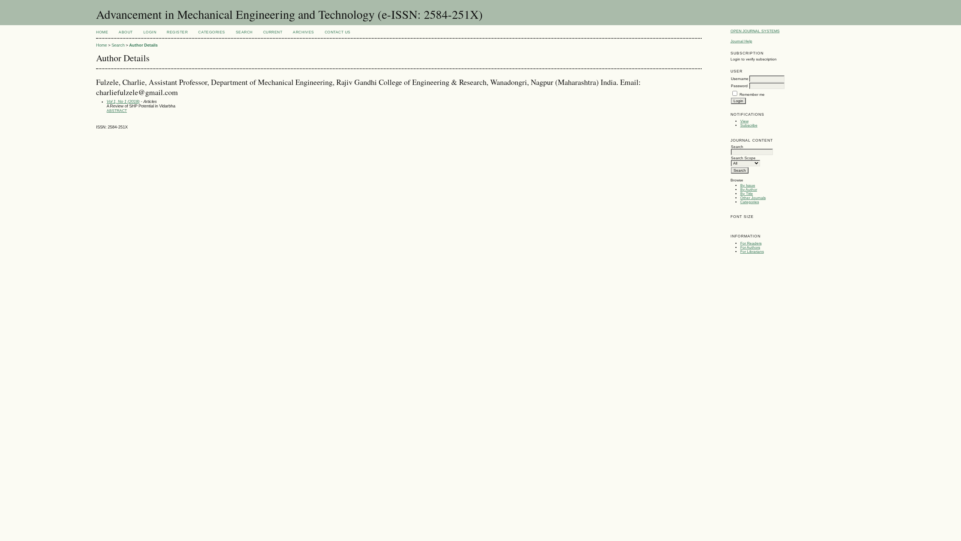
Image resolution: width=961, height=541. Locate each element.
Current (273, 32)
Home (102, 32)
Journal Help (741, 41)
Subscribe (749, 125)
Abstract (117, 111)
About (126, 32)
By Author (748, 189)
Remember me (752, 94)
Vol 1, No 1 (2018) (123, 101)
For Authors (750, 247)
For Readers (751, 243)
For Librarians (752, 251)
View (744, 121)
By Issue (747, 185)
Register (177, 32)
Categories (749, 202)
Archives (303, 32)
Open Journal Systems (755, 31)
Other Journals (753, 198)
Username (740, 79)
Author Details (143, 45)
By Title (746, 194)
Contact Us (338, 32)
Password (739, 86)
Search (244, 32)
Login (150, 32)
